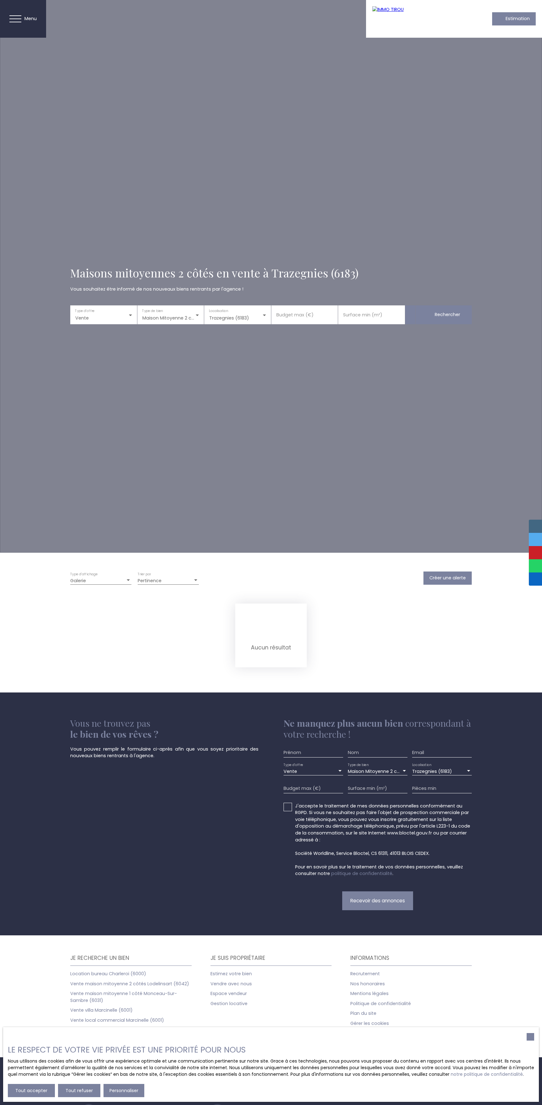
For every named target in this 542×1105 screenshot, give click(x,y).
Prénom (292, 752)
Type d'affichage (84, 574)
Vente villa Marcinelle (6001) (101, 1010)
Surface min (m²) (362, 315)
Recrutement (365, 974)
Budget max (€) (295, 315)
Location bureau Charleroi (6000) (108, 974)
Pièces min (424, 788)
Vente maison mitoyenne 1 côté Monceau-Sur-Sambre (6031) (123, 997)
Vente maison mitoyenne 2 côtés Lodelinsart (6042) (129, 984)
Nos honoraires (367, 984)
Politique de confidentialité (380, 1003)
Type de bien (152, 311)
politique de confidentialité (361, 873)
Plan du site (363, 1013)
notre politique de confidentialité (487, 1074)
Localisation (218, 311)
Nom (353, 752)
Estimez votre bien (231, 974)
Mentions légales (369, 993)
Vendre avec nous (231, 984)
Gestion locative (228, 1003)
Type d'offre (84, 311)
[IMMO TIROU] (416, 19)
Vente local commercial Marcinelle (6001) (117, 1020)
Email (418, 752)
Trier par (144, 574)
